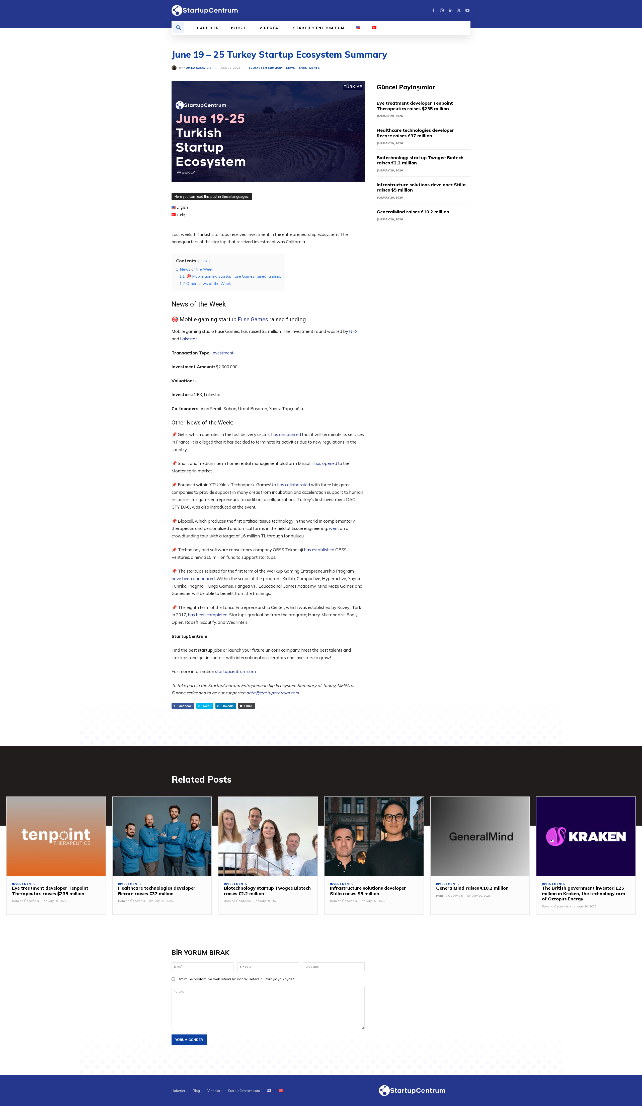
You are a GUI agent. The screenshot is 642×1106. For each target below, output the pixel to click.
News (290, 68)
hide (204, 261)
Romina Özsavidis (197, 68)
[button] (178, 27)
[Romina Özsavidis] (175, 67)
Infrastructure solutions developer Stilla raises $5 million (421, 187)
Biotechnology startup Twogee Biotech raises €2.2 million (420, 160)
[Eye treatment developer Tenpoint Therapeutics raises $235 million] (56, 836)
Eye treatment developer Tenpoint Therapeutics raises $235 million (415, 105)
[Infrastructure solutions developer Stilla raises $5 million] (374, 836)
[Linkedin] (450, 11)
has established (319, 549)
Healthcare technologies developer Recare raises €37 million (415, 133)
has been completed (207, 614)
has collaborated (293, 484)
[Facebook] (433, 11)
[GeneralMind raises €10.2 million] (480, 836)
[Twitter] (459, 11)
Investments (309, 68)
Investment (222, 352)
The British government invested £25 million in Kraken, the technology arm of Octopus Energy (583, 893)
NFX (353, 331)
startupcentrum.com (235, 671)
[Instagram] (442, 11)
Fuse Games (253, 319)
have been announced (193, 578)
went (334, 528)
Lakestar (188, 338)
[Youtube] (467, 11)
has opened (325, 463)
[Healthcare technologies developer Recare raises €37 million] (162, 836)
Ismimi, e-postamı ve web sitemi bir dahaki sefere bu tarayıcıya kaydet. (236, 979)
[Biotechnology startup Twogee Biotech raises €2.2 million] (267, 836)
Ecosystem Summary (266, 68)
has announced (285, 434)
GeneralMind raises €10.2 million (413, 212)
